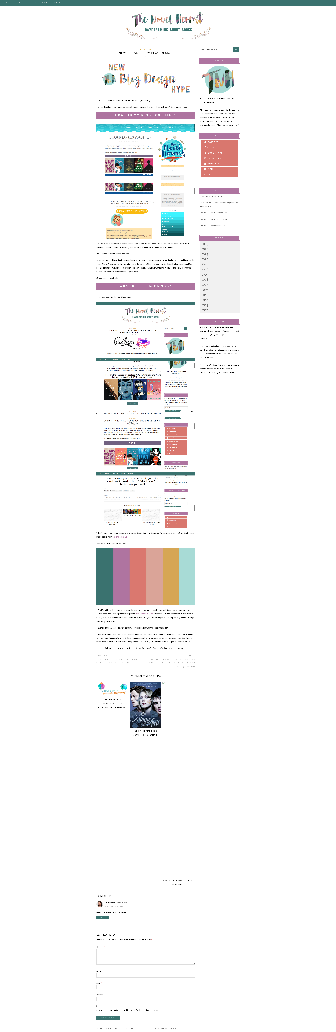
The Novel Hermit (168, 26)
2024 (204, 249)
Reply (102, 917)
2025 (204, 244)
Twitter (213, 142)
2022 (204, 259)
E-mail (211, 169)
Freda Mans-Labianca (114, 902)
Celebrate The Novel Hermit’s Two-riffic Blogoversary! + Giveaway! (112, 703)
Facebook (213, 147)
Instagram (214, 158)
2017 (204, 284)
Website (99, 994)
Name (99, 971)
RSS (209, 174)
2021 (204, 264)
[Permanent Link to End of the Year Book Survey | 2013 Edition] (145, 727)
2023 (204, 254)
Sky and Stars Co (120, 537)
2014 (204, 300)
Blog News (145, 49)
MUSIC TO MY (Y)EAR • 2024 (211, 196)
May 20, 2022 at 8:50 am (114, 906)
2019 (204, 274)
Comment (100, 947)
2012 (204, 310)
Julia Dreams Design (144, 614)
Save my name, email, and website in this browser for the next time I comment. (127, 1010)
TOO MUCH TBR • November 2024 (213, 219)
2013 (204, 305)
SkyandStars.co (167, 1029)
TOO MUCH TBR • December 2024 (213, 213)
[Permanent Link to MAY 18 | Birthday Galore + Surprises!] (177, 683)
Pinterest (214, 163)
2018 (204, 280)
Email (99, 983)
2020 (204, 269)
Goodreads (213, 153)
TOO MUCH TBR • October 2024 (212, 225)
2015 (204, 295)
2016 (204, 290)
